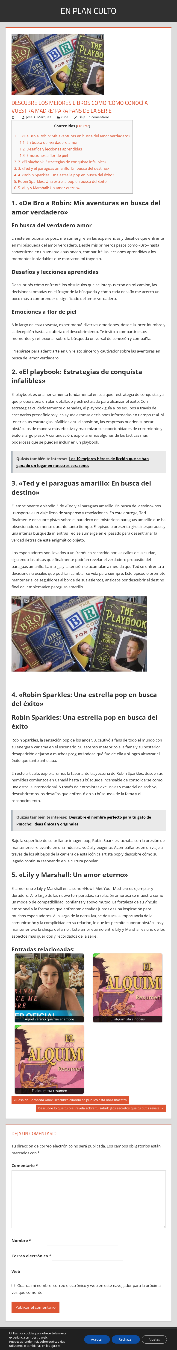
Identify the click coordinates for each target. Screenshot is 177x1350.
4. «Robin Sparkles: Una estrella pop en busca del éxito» (64, 175)
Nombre (21, 1240)
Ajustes (154, 1339)
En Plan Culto (88, 10)
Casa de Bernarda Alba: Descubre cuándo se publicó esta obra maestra (71, 1100)
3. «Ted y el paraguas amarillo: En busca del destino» (61, 168)
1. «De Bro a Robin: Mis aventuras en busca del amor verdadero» (72, 136)
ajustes (55, 1346)
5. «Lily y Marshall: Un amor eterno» (47, 187)
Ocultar (83, 126)
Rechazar (126, 1339)
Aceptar (97, 1339)
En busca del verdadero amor (49, 142)
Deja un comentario (94, 117)
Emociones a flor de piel (44, 155)
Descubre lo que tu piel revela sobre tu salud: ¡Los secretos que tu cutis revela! (99, 1109)
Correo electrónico (31, 1255)
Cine (64, 117)
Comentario (25, 1165)
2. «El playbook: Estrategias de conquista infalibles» (60, 161)
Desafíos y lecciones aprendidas (51, 149)
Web (16, 1271)
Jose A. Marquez (38, 117)
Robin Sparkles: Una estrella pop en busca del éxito (60, 181)
